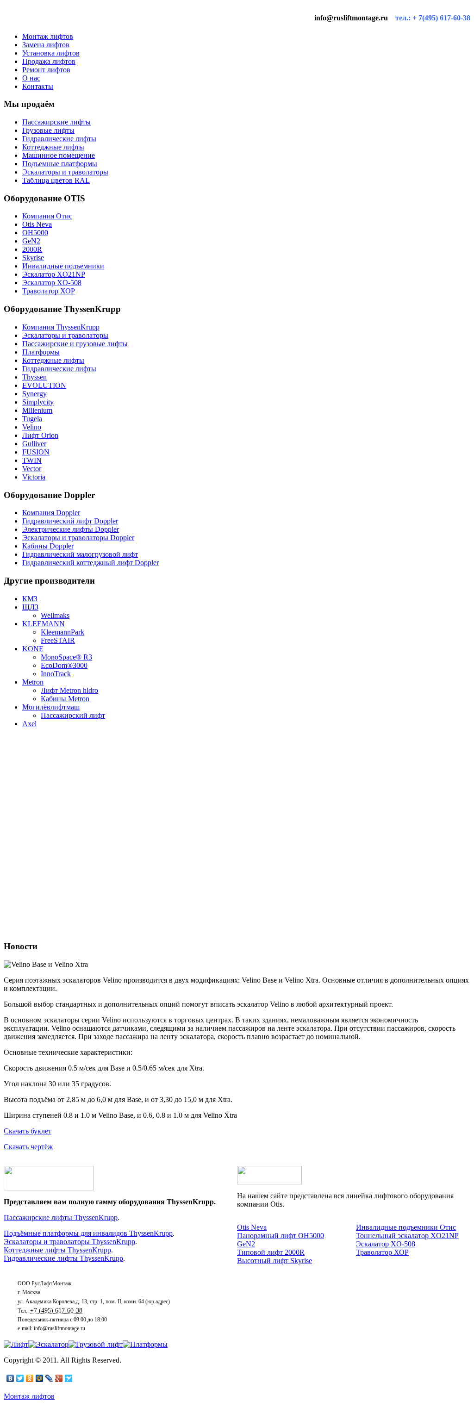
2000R (32, 249)
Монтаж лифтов (29, 1396)
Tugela (32, 419)
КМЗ (29, 599)
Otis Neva (37, 224)
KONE (33, 649)
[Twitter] (20, 1378)
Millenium (37, 410)
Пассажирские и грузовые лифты (75, 344)
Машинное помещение (58, 155)
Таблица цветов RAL (56, 180)
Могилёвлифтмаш (51, 707)
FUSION (36, 452)
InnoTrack (56, 674)
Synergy (34, 394)
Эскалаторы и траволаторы (65, 172)
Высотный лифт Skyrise (274, 1260)
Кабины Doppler (48, 546)
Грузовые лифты (48, 130)
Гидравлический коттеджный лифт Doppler (90, 563)
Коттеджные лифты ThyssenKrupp (57, 1250)
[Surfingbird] (69, 1378)
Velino (31, 427)
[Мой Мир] (39, 1378)
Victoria (33, 477)
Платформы (41, 352)
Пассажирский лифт (73, 715)
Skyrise (33, 258)
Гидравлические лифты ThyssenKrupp (63, 1258)
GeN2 (31, 241)
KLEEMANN (43, 624)
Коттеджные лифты (53, 147)
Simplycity (38, 402)
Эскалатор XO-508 (51, 282)
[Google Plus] (59, 1378)
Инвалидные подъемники (63, 266)
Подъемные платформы (59, 164)
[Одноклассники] (30, 1378)
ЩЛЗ (30, 607)
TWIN (32, 460)
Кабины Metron (65, 699)
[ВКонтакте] (10, 1378)
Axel (29, 724)
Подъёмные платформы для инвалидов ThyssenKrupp (88, 1233)
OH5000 (35, 233)
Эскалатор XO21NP (53, 274)
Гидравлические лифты (59, 139)
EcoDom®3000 (64, 665)
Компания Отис (47, 216)
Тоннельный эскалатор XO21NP (407, 1235)
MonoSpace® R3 (66, 657)
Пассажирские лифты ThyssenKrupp (61, 1217)
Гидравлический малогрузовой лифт (80, 554)
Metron (33, 682)
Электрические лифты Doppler (70, 529)
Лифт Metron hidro (69, 690)
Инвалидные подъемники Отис (406, 1227)
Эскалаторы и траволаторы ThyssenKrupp (69, 1241)
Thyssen (34, 377)
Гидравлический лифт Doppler (70, 521)
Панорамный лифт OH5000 (280, 1235)
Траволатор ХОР (48, 291)
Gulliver (34, 444)
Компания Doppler (51, 513)
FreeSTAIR (58, 640)
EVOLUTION (44, 385)
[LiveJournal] (49, 1378)
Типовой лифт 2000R (271, 1252)
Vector (31, 469)
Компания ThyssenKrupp (61, 327)
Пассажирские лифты (56, 122)
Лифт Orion (40, 435)
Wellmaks (55, 615)
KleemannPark (62, 632)
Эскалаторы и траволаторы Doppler (78, 538)
